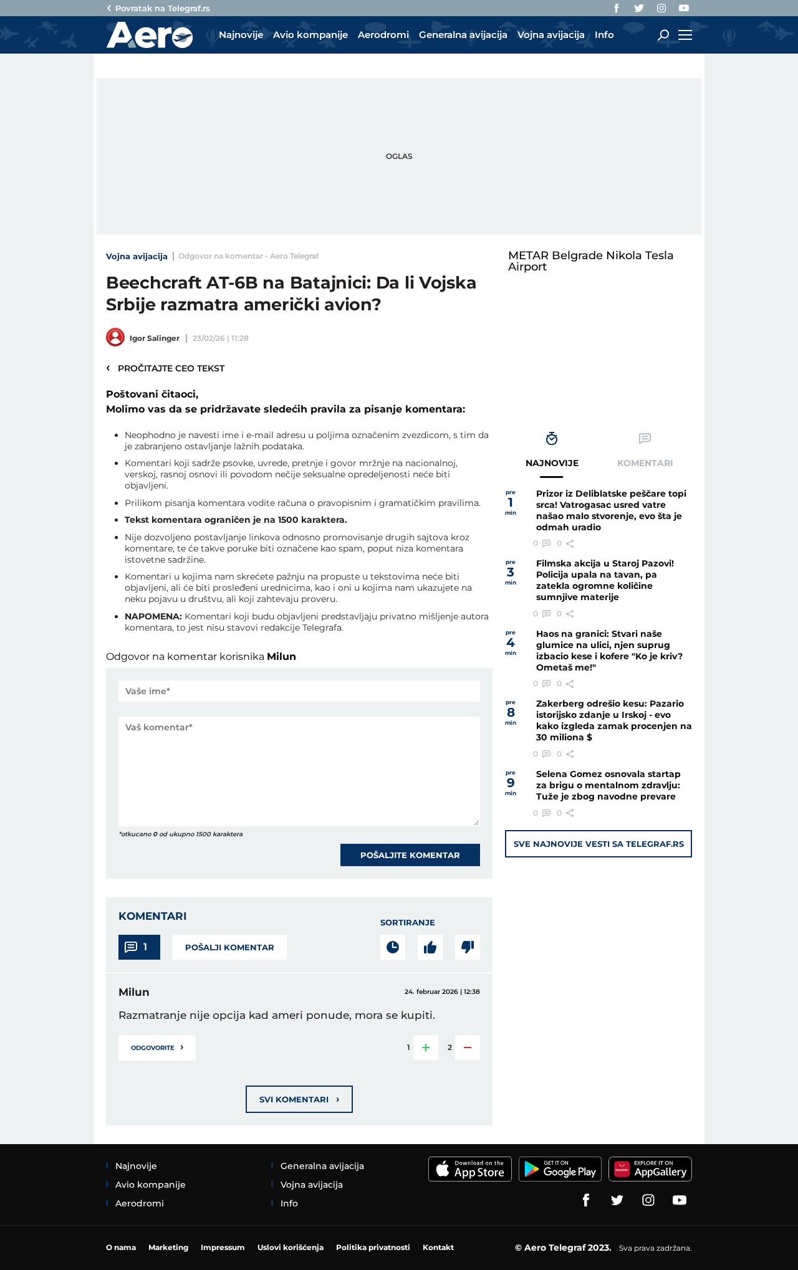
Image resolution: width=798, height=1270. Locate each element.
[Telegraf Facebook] (616, 8)
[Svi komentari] (392, 947)
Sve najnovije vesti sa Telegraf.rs (599, 844)
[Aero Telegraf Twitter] (639, 8)
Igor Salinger (155, 338)
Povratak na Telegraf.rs (162, 8)
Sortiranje (407, 922)
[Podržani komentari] (430, 947)
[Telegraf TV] (684, 8)
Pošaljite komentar (410, 855)
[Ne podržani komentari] (467, 947)
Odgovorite (157, 1047)
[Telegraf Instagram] (661, 8)
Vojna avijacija (137, 256)
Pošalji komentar (229, 947)
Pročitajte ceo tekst (165, 368)
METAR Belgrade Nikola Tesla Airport (591, 261)
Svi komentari (299, 1099)
